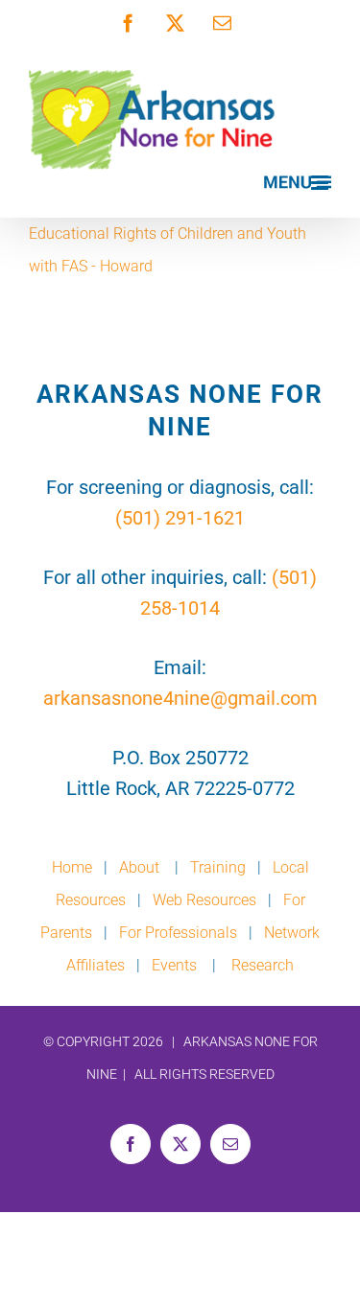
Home (72, 867)
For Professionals (178, 932)
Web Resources (204, 900)
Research (262, 965)
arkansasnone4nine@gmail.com (180, 698)
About (141, 867)
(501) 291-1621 (180, 517)
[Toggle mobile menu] (297, 183)
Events (174, 965)
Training (218, 867)
